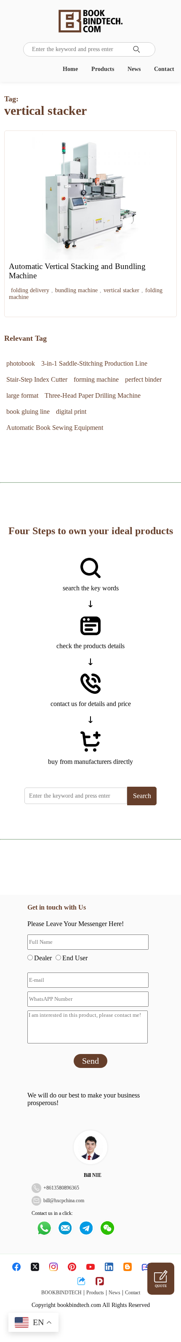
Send (90, 1060)
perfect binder (143, 379)
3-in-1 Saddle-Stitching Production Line (94, 363)
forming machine (96, 379)
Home (70, 69)
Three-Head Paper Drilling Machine (93, 395)
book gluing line (28, 411)
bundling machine (76, 290)
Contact (164, 69)
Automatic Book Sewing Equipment (54, 427)
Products (102, 69)
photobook (20, 363)
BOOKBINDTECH (61, 1293)
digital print (71, 411)
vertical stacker (121, 290)
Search (142, 795)
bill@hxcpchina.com (63, 1200)
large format (22, 395)
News (134, 69)
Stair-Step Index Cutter (36, 379)
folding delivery (30, 290)
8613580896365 (62, 1188)
